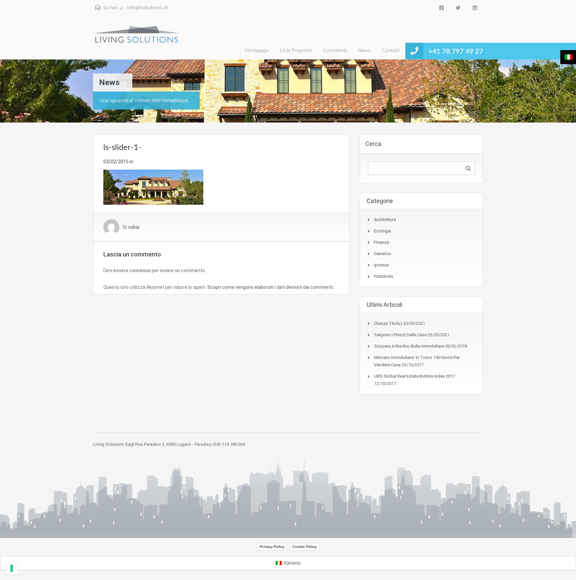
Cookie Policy (304, 546)
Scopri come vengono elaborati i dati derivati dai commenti (270, 287)
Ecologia (382, 230)
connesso (140, 270)
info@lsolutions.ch (147, 7)
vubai (133, 227)
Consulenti (335, 50)
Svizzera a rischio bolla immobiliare (409, 346)
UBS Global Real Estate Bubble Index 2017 (414, 376)
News (364, 50)
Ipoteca (381, 264)
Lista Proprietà (296, 50)
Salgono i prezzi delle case (400, 334)
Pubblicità (383, 276)
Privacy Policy (272, 546)
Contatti (391, 50)
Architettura (385, 219)
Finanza (381, 242)
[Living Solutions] (136, 42)
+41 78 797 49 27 (455, 51)
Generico (382, 253)
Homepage (257, 50)
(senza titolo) (388, 323)
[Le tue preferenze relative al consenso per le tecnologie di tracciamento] (11, 568)
